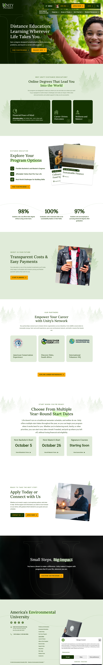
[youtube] (11, 623)
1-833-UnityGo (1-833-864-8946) (20, 634)
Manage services (66, 652)
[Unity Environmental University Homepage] (8, 6)
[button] (100, 640)
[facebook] (15, 623)
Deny (81, 657)
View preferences (94, 657)
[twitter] (23, 623)
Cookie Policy (77, 661)
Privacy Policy (84, 661)
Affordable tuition (18, 118)
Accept (68, 657)
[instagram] (19, 623)
